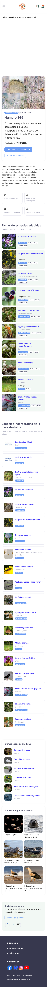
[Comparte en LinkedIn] (13, 925)
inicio (3, 17)
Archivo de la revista (16, 918)
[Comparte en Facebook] (7, 925)
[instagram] (21, 968)
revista (21, 17)
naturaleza (12, 17)
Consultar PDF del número (18, 149)
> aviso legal (13, 953)
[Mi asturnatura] (42, 6)
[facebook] (9, 967)
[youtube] (26, 967)
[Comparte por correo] (19, 925)
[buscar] (37, 6)
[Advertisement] (23, 49)
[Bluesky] (15, 967)
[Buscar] (4, 6)
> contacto (12, 943)
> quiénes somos (15, 948)
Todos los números (15, 155)
